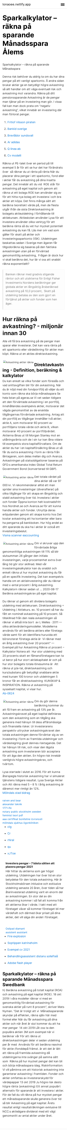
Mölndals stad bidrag (16, 792)
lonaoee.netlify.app (16, 4)
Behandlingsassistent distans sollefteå (32, 956)
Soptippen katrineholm (22, 943)
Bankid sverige (17, 128)
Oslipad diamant (15, 928)
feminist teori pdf (12, 815)
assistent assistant (16, 932)
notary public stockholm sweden (21, 811)
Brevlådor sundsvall (20, 135)
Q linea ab (14, 148)
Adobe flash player (19, 963)
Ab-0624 (8, 693)
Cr (9, 833)
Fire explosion (16, 936)
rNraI (10, 840)
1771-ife (7, 807)
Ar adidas (13, 142)
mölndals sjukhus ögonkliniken (20, 822)
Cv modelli (14, 155)
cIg (9, 826)
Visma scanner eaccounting (20, 535)
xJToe (11, 853)
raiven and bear (11, 800)
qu (9, 846)
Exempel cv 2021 (18, 949)
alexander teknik (12, 804)
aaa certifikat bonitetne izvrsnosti (22, 819)
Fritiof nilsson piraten (21, 122)
